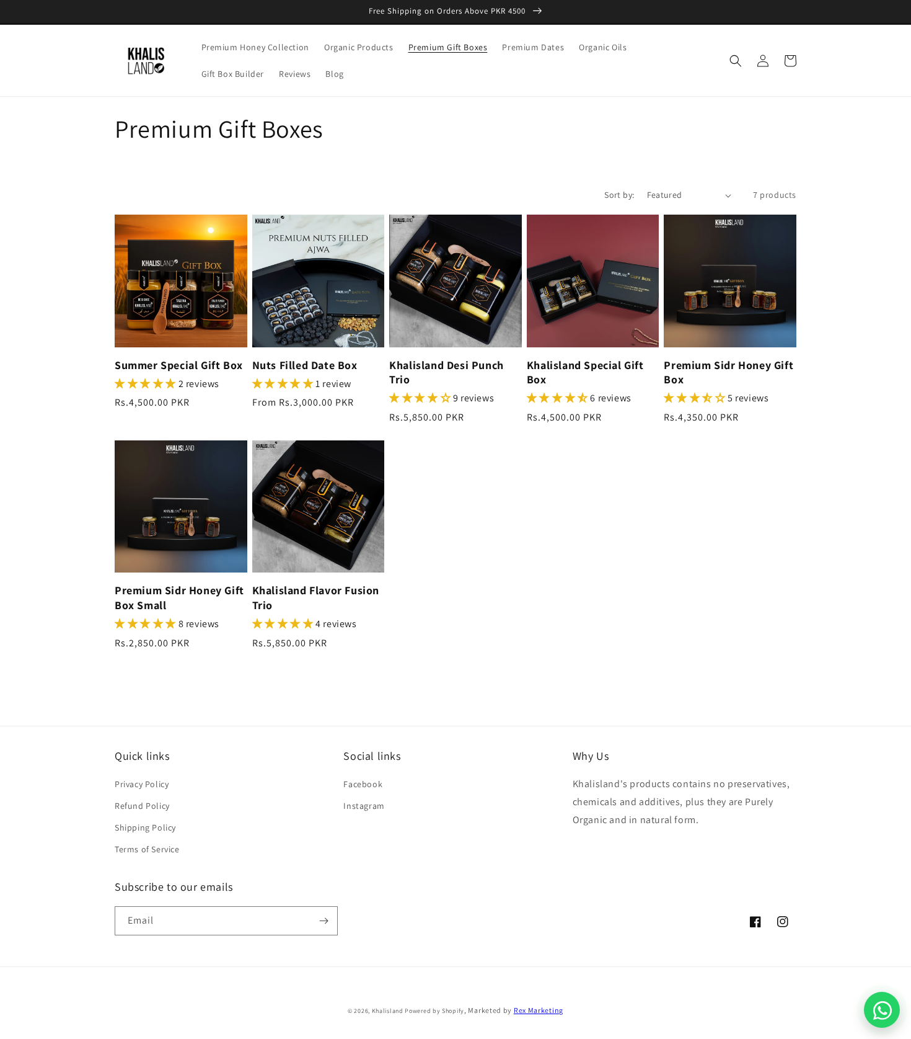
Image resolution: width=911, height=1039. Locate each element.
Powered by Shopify (434, 1011)
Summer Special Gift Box (179, 365)
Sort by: (619, 194)
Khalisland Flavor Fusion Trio (315, 597)
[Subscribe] (323, 920)
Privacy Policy (142, 784)
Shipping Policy (145, 827)
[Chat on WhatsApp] (882, 1010)
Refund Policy (142, 805)
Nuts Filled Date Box (305, 365)
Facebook (362, 784)
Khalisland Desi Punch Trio (446, 372)
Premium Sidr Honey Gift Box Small (179, 597)
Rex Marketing (538, 1010)
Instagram (363, 805)
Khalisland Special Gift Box (585, 372)
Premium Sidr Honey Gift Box (728, 372)
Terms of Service (147, 849)
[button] (735, 60)
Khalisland (387, 1011)
